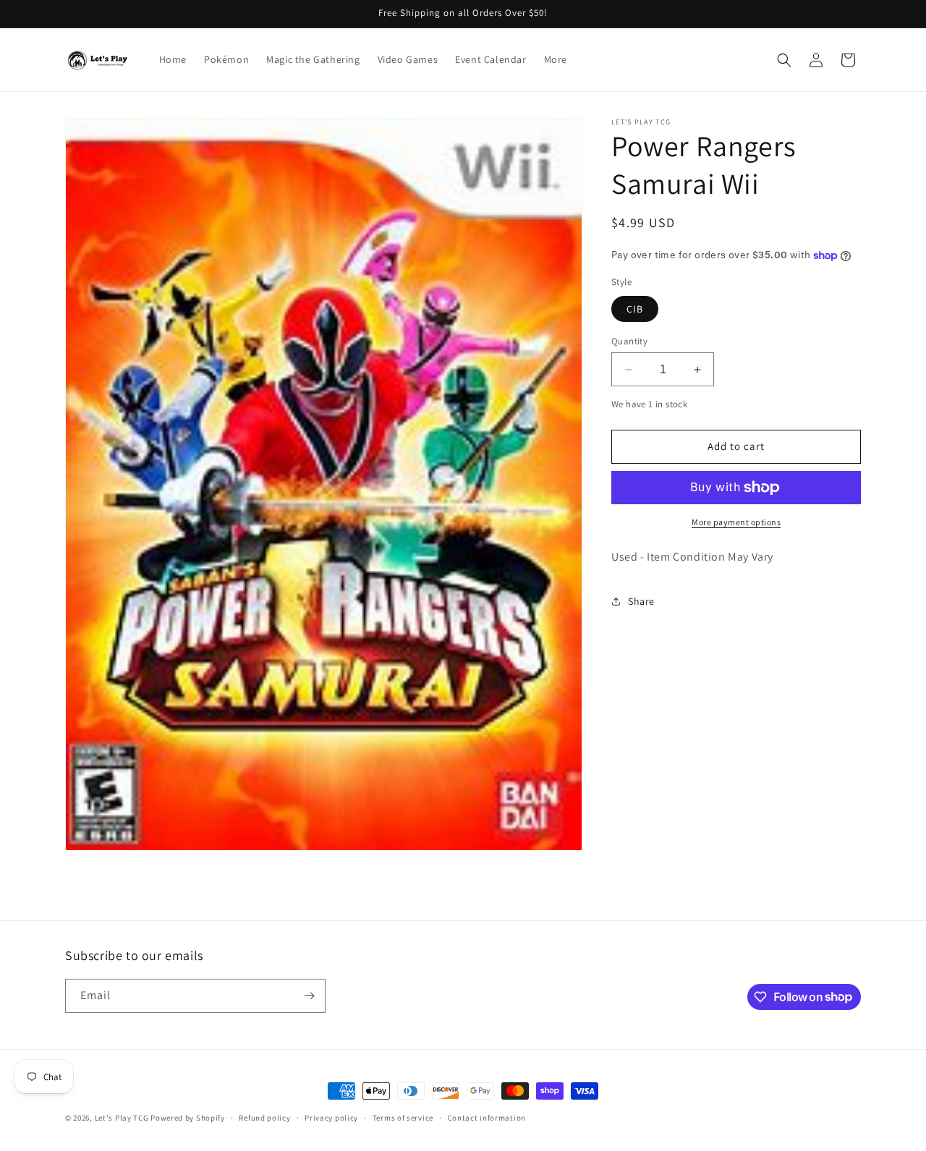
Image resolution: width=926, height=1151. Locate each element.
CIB (634, 308)
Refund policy (264, 1117)
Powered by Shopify (187, 1118)
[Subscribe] (309, 996)
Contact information (487, 1117)
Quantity (629, 341)
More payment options (736, 522)
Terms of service (403, 1117)
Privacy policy (331, 1117)
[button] (784, 60)
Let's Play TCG (122, 1118)
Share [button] (641, 601)
